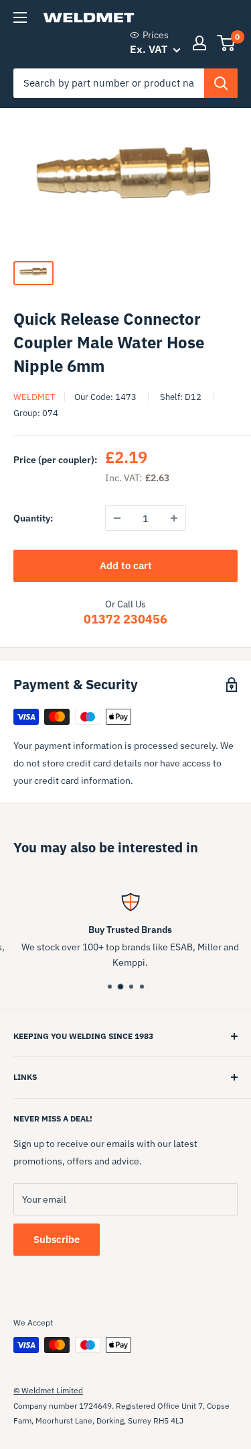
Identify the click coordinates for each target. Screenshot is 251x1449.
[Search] (221, 83)
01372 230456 (125, 619)
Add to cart (126, 565)
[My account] (199, 43)
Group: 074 (35, 413)
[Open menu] (20, 17)
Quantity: (33, 518)
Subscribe (56, 1239)
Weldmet (34, 397)
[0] (226, 43)
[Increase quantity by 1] (174, 518)
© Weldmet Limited (48, 1390)
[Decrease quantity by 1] (117, 518)
